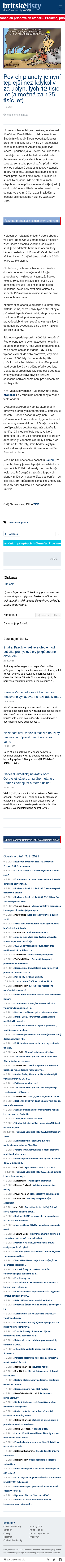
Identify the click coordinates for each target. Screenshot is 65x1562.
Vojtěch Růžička (22, 959)
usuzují (50, 460)
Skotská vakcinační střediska (39, 1052)
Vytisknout (13, 533)
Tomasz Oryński (22, 905)
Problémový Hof (22, 1278)
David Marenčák (22, 1428)
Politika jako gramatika (39, 1180)
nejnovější (42, 615)
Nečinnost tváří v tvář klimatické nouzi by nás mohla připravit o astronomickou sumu (31, 737)
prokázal (9, 395)
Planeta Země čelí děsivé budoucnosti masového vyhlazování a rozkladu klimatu (32, 694)
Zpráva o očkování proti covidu (40, 1167)
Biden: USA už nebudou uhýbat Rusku (33, 1300)
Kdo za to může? (40, 1428)
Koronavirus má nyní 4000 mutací (31, 1388)
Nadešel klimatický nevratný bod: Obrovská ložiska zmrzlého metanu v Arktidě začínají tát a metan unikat (28, 778)
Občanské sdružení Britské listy (37, 1549)
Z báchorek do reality (37, 932)
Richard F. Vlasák (23, 1185)
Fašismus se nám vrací (25, 1083)
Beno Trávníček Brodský (26, 1393)
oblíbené (56, 615)
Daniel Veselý (21, 985)
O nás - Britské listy (12, 1526)
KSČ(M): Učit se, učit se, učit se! (44, 1096)
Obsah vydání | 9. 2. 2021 (21, 856)
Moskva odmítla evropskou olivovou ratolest (36, 1012)
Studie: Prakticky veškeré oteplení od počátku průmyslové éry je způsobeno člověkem (29, 651)
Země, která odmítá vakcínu (28, 1118)
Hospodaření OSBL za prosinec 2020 (34, 981)
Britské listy (26, 7)
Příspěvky (34, 1536)
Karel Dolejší (20, 954)
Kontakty (7, 1529)
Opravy (6, 1533)
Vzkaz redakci (36, 1529)
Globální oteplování (19, 522)
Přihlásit (8, 584)
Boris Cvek (19, 932)
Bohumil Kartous (22, 1366)
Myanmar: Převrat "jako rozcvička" (31, 1495)
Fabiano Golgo (21, 1233)
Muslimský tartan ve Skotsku (28, 976)
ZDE (36, 504)
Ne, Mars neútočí (40, 1366)
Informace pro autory (39, 1533)
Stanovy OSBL (36, 1526)
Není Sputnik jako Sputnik (41, 954)
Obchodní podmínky (12, 1540)
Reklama (7, 1536)
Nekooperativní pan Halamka (44, 1193)
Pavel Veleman (21, 1193)
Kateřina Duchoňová (24, 1450)
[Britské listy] (32, 222)
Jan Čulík (19, 1052)
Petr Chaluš (20, 914)
